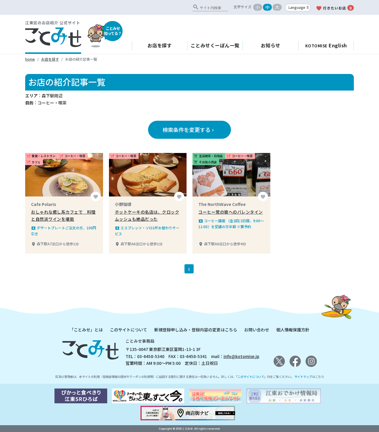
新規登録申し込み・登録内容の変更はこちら (195, 330)
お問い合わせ (256, 330)
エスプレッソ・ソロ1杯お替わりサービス (147, 230)
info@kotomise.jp (241, 356)
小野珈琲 (123, 204)
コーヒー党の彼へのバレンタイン (230, 212)
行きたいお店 (333, 8)
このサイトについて (128, 330)
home (30, 59)
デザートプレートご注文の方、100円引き (63, 230)
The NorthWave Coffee (222, 204)
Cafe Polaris (43, 204)
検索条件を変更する (189, 129)
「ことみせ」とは (86, 330)
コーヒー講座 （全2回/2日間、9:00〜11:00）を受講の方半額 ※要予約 (231, 223)
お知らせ (270, 45)
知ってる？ (112, 30)
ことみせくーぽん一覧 (215, 45)
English (326, 45)
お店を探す (159, 45)
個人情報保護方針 (292, 330)
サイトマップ (303, 376)
